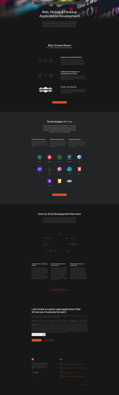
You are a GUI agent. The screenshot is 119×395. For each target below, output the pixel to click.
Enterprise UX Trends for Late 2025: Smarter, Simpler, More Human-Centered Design (72, 377)
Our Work (57, 2)
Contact (73, 2)
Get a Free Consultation (59, 102)
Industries (50, 2)
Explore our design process (59, 289)
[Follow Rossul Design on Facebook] (35, 372)
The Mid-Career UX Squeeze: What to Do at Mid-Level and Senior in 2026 (72, 364)
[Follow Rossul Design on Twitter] (32, 372)
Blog (67, 2)
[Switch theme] (86, 3)
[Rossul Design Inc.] (33, 3)
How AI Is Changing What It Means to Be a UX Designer (68, 372)
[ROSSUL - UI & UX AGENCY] (33, 359)
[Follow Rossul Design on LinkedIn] (37, 372)
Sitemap (33, 376)
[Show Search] (77, 3)
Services (44, 2)
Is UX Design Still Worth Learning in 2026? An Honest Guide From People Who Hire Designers (73, 369)
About (62, 2)
